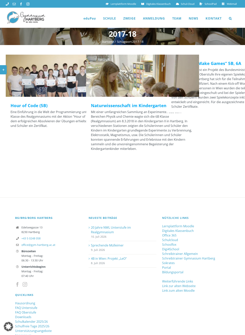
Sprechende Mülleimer (107, 245)
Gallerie (68, 75)
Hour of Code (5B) (56, 75)
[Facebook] (17, 284)
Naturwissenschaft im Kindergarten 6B (137, 75)
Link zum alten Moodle (178, 290)
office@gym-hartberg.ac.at (38, 245)
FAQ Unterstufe (26, 308)
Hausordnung (25, 303)
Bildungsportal (172, 272)
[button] (230, 18)
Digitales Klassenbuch (178, 231)
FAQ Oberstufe (25, 312)
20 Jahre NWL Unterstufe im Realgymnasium (111, 229)
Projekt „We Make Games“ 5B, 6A (206, 63)
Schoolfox (169, 244)
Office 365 (169, 235)
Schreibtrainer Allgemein (180, 254)
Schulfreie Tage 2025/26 (32, 326)
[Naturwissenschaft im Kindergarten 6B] (142, 76)
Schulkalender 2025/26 (31, 321)
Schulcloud (170, 240)
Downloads (23, 317)
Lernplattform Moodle (178, 226)
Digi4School (170, 249)
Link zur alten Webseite (179, 286)
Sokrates (168, 263)
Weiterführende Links (177, 281)
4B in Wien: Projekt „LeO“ (109, 258)
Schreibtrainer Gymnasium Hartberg (188, 258)
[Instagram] (25, 284)
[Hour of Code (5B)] (62, 76)
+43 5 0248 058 (31, 238)
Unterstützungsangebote (33, 331)
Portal (166, 267)
